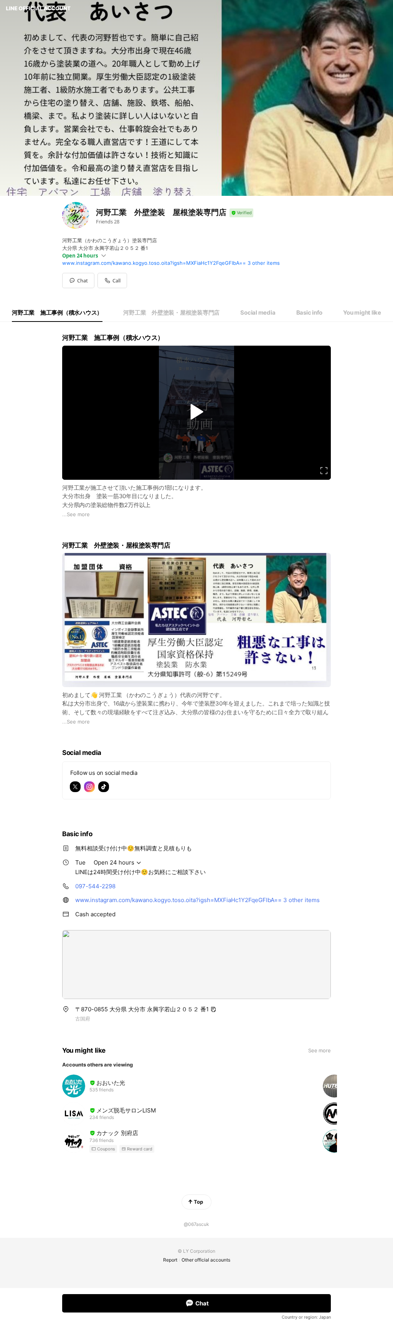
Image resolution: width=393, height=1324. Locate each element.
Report (170, 1260)
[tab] (57, 313)
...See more (76, 514)
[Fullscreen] (324, 470)
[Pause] (196, 411)
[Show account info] (241, 212)
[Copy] (213, 1009)
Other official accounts (206, 1260)
